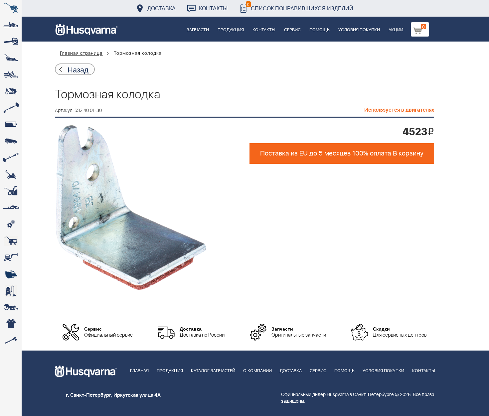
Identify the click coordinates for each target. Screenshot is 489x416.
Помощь (319, 30)
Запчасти (198, 30)
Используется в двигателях (399, 110)
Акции (396, 30)
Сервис (292, 30)
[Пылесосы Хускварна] (11, 290)
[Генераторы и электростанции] (11, 241)
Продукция (231, 30)
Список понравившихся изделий (300, 6)
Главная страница (81, 53)
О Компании (257, 371)
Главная (139, 371)
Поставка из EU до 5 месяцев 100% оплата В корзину (341, 153)
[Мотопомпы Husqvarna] (11, 274)
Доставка (161, 8)
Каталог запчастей (213, 371)
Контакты (213, 8)
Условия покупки (359, 30)
